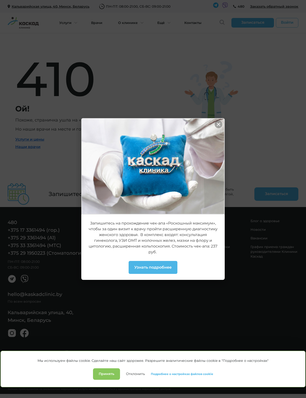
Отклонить (135, 374)
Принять (106, 374)
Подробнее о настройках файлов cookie (182, 374)
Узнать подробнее (153, 267)
